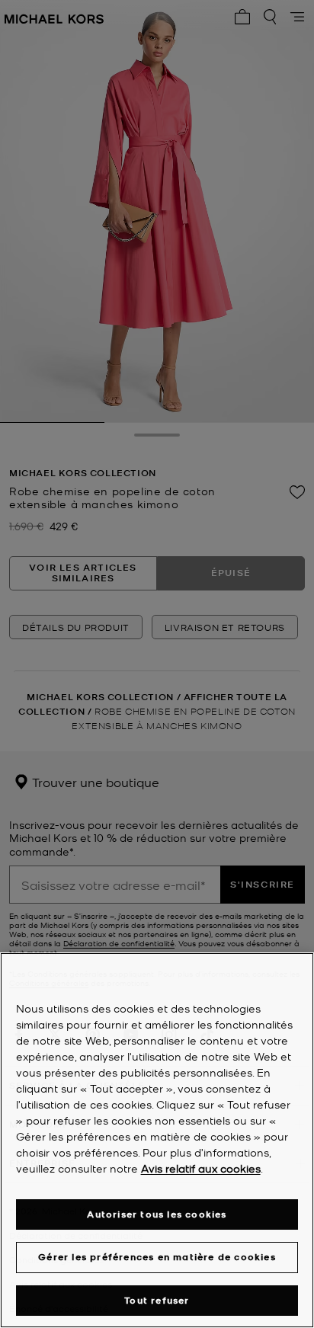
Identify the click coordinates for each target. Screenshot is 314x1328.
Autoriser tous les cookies (156, 1214)
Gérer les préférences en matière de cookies (157, 1256)
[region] (157, 1140)
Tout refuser (156, 1300)
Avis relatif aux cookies (201, 1168)
